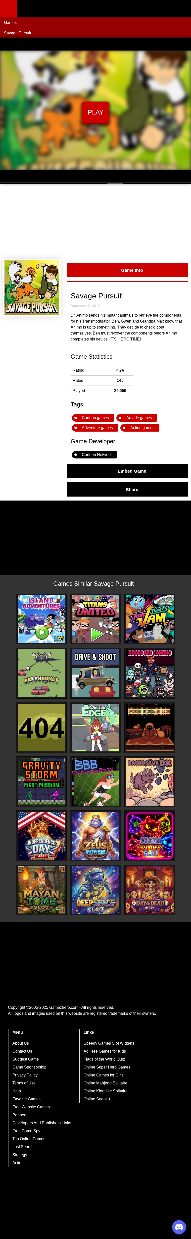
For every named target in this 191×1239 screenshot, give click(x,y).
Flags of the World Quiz (104, 1059)
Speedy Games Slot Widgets (109, 1043)
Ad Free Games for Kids (105, 1051)
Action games (142, 428)
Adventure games (97, 428)
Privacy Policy (25, 1075)
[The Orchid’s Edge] (95, 727)
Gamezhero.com (63, 1007)
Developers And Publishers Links (41, 1123)
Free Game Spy (26, 1131)
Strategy (19, 1155)
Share (132, 489)
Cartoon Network (97, 454)
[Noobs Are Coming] (150, 673)
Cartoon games (95, 418)
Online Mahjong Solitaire (105, 1083)
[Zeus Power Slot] (95, 836)
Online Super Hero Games (107, 1067)
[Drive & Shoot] (95, 673)
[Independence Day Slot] (41, 836)
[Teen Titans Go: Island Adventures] (41, 619)
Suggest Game (25, 1059)
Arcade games (139, 418)
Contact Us (22, 1051)
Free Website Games (31, 1107)
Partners (19, 1115)
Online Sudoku (97, 1099)
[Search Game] (183, 10)
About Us (20, 1043)
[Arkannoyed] (41, 673)
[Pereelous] (150, 727)
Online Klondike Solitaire (106, 1091)
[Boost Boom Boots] (95, 782)
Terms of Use (24, 1083)
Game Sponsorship (29, 1067)
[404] (41, 727)
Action (18, 1163)
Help (16, 1091)
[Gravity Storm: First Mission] (41, 782)
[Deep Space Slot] (95, 890)
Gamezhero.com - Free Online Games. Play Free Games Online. (48, 8)
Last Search (23, 1147)
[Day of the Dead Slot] (150, 890)
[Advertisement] (95, 221)
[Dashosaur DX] (150, 782)
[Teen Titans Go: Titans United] (95, 619)
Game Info (132, 270)
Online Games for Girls (104, 1075)
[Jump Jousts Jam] (150, 619)
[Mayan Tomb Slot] (41, 890)
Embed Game (132, 470)
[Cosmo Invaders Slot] (150, 836)
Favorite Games (26, 1099)
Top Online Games (28, 1139)
